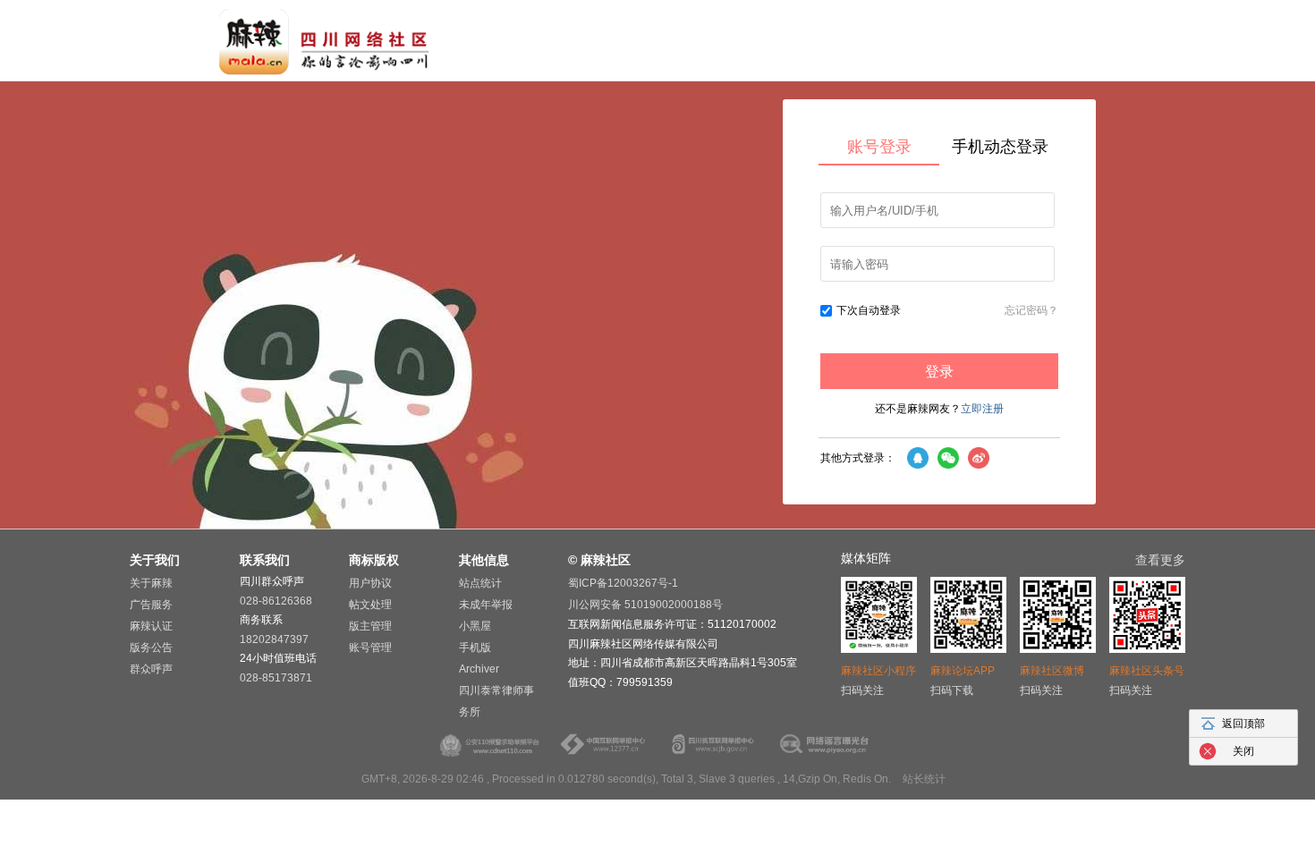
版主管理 (370, 626)
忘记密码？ (1031, 310)
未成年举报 (486, 604)
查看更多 (1160, 560)
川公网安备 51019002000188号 (645, 604)
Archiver (479, 669)
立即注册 (982, 408)
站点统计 (480, 583)
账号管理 (370, 647)
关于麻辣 (151, 583)
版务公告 (151, 647)
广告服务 (151, 604)
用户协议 (370, 583)
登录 (939, 371)
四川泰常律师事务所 (496, 701)
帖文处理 (370, 604)
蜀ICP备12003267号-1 (623, 583)
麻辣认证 (151, 626)
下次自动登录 (868, 310)
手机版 (475, 647)
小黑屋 (475, 626)
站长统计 (924, 779)
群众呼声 (151, 669)
